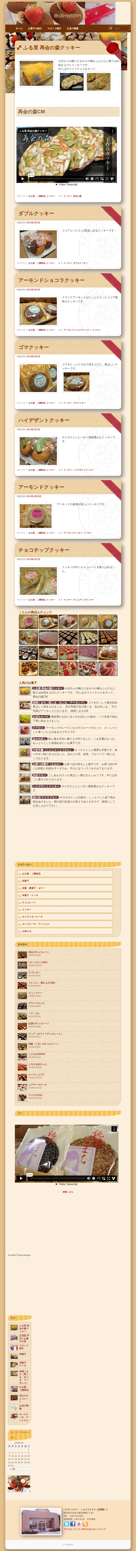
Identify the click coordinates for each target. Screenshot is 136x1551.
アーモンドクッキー (41, 487)
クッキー (51, 196)
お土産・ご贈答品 (37, 196)
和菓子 (25, 881)
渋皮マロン (39, 775)
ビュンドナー (35, 994)
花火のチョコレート (39, 953)
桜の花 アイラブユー (45, 797)
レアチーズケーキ (38, 1086)
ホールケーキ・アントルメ (36, 924)
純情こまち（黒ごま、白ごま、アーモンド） (59, 702)
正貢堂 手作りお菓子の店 (24, 1338)
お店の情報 (72, 28)
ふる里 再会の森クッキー (51, 47)
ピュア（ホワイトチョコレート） (46, 1035)
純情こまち (68, 1192)
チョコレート (29, 902)
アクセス (68, 1529)
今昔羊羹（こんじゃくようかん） (53, 749)
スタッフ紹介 (54, 28)
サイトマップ (99, 1529)
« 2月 (12, 1469)
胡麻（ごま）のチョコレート (43, 1045)
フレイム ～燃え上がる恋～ (43, 984)
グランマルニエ (37, 1004)
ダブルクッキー (36, 213)
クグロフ (38, 727)
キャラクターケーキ (32, 916)
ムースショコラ (37, 1076)
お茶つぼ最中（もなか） (47, 764)
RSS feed (86, 1529)
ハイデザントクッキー (44, 420)
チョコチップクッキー (44, 550)
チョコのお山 (35, 1096)
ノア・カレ (35, 1014)
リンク (77, 1529)
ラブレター (35, 974)
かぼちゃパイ (41, 716)
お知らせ (26, 931)
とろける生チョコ (38, 1065)
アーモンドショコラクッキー (51, 280)
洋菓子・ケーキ (30, 895)
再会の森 (77, 196)
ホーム (19, 28)
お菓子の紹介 (35, 28)
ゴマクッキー (33, 347)
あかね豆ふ (39, 738)
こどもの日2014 (37, 1055)
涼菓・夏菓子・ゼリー (33, 888)
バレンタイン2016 (38, 963)
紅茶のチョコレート (39, 1025)
